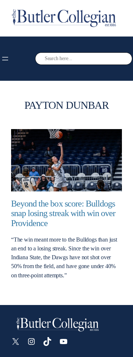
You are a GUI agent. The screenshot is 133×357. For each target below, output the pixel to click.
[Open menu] (5, 58)
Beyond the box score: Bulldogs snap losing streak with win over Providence (63, 213)
